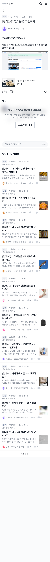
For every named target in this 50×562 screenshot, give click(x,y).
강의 (4, 3)
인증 (4, 17)
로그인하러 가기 (25, 125)
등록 (43, 144)
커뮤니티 (10, 3)
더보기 (23, 454)
